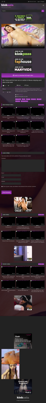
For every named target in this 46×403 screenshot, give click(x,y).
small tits (18, 101)
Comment (3, 158)
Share (27, 85)
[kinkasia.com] (23, 5)
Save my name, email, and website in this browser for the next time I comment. (19, 186)
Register (42, 1)
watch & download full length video (23, 75)
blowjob (28, 99)
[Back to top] (42, 399)
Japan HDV (19, 99)
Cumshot (39, 99)
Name (3, 173)
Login (38, 1)
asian (24, 99)
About (19, 85)
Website (3, 181)
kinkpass (21, 94)
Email (2, 177)
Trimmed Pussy (25, 101)
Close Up (34, 99)
